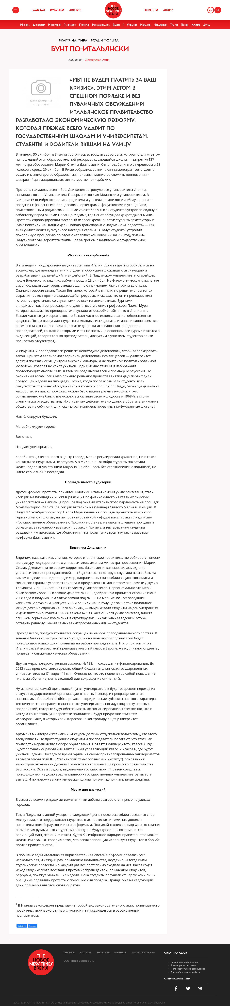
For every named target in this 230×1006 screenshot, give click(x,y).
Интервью (54, 25)
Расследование (101, 25)
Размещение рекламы (183, 965)
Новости (151, 10)
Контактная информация (185, 961)
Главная (38, 10)
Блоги (116, 25)
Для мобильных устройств (185, 972)
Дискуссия (39, 25)
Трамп (174, 25)
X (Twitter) (22, 926)
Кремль (195, 25)
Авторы (75, 10)
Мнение (25, 25)
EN (210, 10)
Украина (132, 25)
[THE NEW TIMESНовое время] (113, 10)
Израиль (145, 25)
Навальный (160, 25)
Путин (184, 25)
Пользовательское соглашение (188, 968)
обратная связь (175, 952)
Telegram (32, 926)
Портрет (84, 25)
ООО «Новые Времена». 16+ (79, 960)
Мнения (120, 952)
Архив (168, 10)
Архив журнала (143, 952)
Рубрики (57, 10)
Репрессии (70, 25)
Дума (206, 25)
